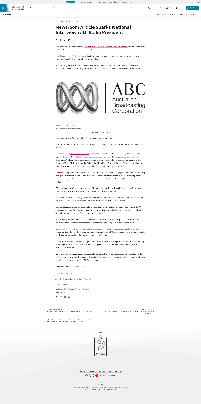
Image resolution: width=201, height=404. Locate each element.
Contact (180, 14)
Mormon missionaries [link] (79, 153)
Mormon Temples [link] (64, 172)
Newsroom (7, 14)
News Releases (161, 14)
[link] (73, 279)
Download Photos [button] (101, 132)
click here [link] (81, 266)
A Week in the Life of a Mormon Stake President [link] (105, 46)
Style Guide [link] (80, 321)
